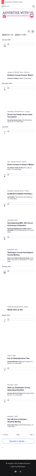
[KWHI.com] (5, 6)
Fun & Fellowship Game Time (18, 358)
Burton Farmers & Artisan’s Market (20, 164)
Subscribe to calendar (16, 441)
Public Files (14, 466)
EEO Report (21, 466)
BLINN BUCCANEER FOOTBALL (20, 194)
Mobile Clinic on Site (15, 309)
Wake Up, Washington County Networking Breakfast (18, 388)
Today (18, 434)
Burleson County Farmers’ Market (20, 75)
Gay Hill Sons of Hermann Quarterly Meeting (17, 420)
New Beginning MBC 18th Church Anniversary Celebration (20, 224)
